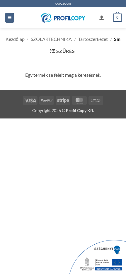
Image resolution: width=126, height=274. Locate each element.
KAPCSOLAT (63, 3)
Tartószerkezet (93, 39)
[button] (9, 18)
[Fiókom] (102, 17)
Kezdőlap (15, 39)
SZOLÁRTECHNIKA (51, 39)
